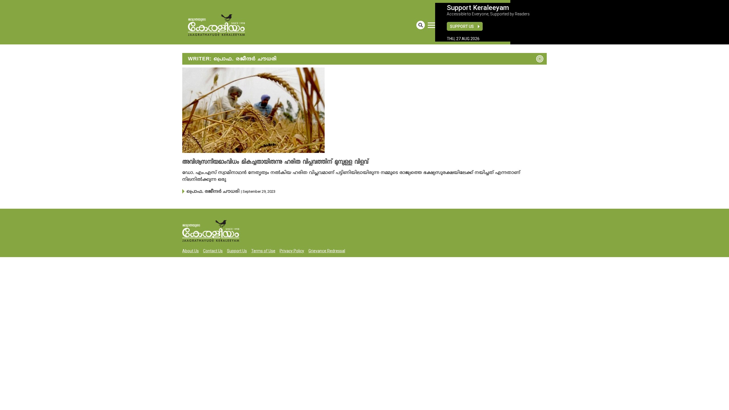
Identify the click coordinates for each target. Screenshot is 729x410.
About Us (190, 250)
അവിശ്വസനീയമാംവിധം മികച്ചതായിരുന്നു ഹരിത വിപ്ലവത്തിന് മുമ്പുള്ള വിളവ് (262, 162)
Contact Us (213, 250)
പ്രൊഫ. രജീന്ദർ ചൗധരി (208, 191)
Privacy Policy (292, 250)
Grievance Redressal (326, 250)
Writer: (232, 59)
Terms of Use (263, 250)
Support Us (462, 26)
